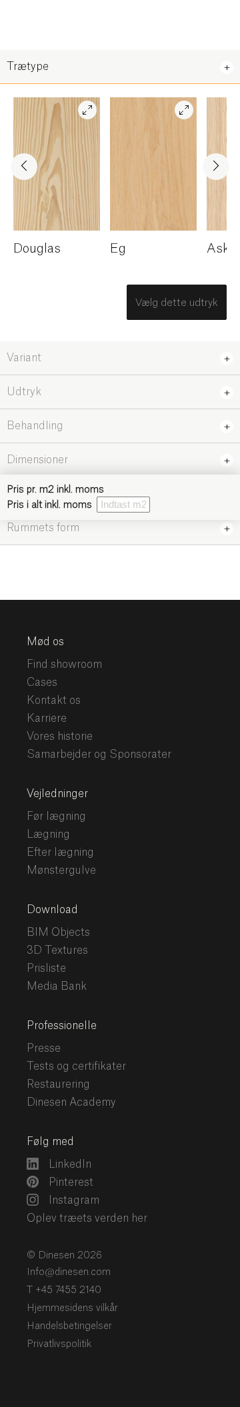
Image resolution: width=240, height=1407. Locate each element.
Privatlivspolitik (59, 1344)
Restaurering (58, 1084)
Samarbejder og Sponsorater (99, 754)
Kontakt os (54, 700)
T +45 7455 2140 (64, 1290)
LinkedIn (68, 1164)
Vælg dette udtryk (176, 303)
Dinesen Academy (71, 1102)
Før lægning (56, 816)
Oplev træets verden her (87, 1218)
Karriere (47, 718)
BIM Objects (58, 932)
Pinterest (69, 1182)
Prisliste (46, 968)
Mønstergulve (61, 870)
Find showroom (64, 664)
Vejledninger (57, 793)
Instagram (72, 1200)
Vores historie (60, 736)
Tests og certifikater (76, 1066)
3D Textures (57, 950)
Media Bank (57, 986)
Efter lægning (60, 852)
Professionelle (62, 1025)
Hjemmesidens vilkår (72, 1308)
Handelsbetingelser (69, 1326)
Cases (42, 682)
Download (52, 909)
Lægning (48, 834)
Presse (44, 1048)
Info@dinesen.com (69, 1272)
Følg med (50, 1141)
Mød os (45, 642)
